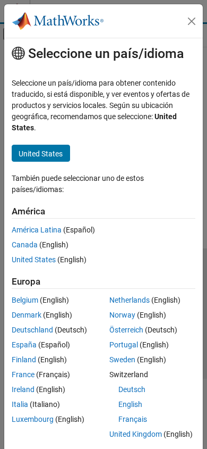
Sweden (122, 359)
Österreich (126, 330)
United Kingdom (135, 434)
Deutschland (32, 330)
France (23, 374)
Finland (24, 359)
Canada (25, 244)
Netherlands (129, 300)
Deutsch (131, 389)
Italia (20, 404)
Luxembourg (33, 419)
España (24, 344)
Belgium (25, 300)
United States (34, 259)
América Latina (37, 230)
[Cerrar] (191, 21)
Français (132, 419)
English (130, 404)
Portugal (123, 344)
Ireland (23, 389)
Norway (122, 315)
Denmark (26, 315)
